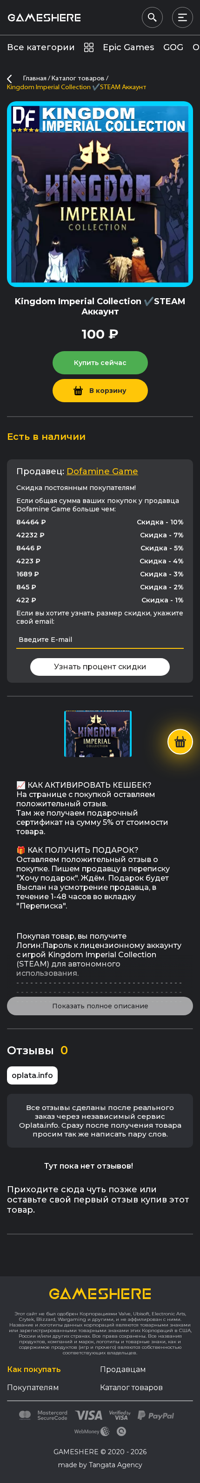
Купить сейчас (100, 363)
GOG (173, 47)
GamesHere (44, 17)
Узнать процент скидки (100, 666)
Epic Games (128, 47)
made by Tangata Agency (100, 1465)
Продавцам (123, 1369)
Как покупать (34, 1369)
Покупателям (33, 1387)
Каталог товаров (131, 1387)
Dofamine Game (102, 471)
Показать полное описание (100, 1006)
